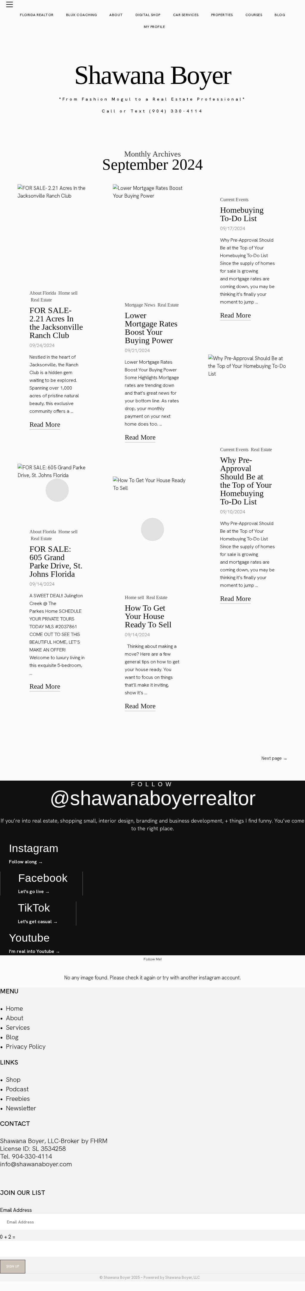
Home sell (67, 293)
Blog (280, 14)
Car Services (186, 14)
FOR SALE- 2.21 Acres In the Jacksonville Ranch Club (56, 323)
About (116, 14)
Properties (222, 14)
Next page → (274, 758)
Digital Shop (148, 14)
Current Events (234, 199)
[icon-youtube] (39, 1181)
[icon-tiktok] (27, 1181)
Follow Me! (153, 959)
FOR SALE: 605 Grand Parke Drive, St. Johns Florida (56, 561)
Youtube (29, 938)
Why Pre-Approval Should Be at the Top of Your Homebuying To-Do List (246, 480)
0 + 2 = (7, 1237)
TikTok (34, 908)
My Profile (154, 26)
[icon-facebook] (3, 1181)
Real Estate (41, 299)
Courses (253, 14)
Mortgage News (140, 304)
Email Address (16, 1210)
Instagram (33, 848)
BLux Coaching (81, 14)
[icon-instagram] (15, 1181)
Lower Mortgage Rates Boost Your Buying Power (151, 328)
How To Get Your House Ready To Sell (148, 616)
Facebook (43, 878)
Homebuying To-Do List (242, 214)
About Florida (42, 293)
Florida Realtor (37, 14)
